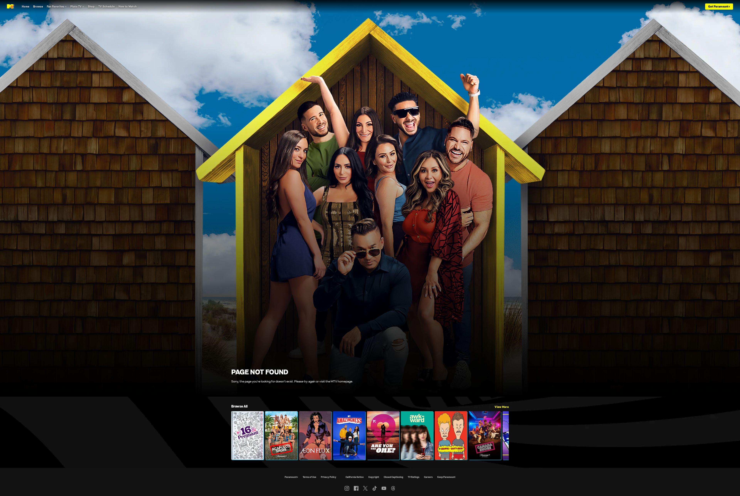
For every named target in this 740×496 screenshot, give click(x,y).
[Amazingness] (349, 435)
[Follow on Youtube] (384, 488)
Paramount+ (291, 477)
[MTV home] (10, 6)
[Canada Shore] (485, 435)
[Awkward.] (417, 435)
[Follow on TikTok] (374, 488)
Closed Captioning (393, 477)
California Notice (355, 477)
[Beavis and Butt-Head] (451, 435)
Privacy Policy (328, 477)
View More (502, 406)
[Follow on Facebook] (356, 488)
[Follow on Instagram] (347, 488)
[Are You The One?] (383, 435)
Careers (428, 477)
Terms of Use (309, 477)
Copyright (373, 477)
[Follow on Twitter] (365, 488)
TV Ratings (413, 477)
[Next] (503, 435)
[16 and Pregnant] (247, 435)
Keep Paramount (446, 477)
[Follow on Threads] (393, 488)
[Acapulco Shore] (281, 435)
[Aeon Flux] (315, 435)
